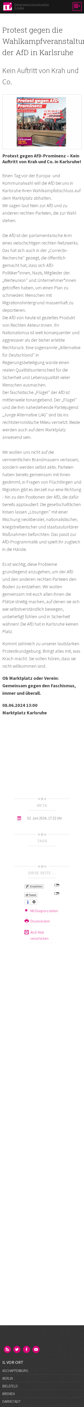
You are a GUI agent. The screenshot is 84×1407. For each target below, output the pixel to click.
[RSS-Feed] (8, 1350)
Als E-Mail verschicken (39, 935)
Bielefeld (10, 1386)
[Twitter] (17, 1350)
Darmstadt (11, 1401)
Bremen (8, 1393)
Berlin (7, 1378)
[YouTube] (36, 1350)
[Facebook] (27, 1350)
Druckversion (40, 921)
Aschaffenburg (15, 1370)
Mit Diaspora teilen (44, 910)
